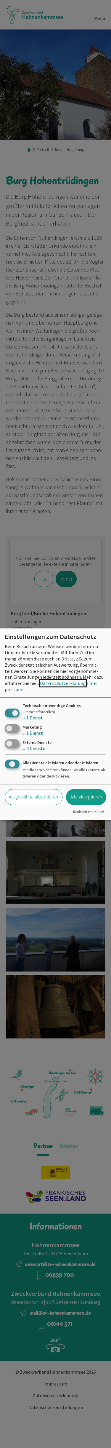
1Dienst (32, 718)
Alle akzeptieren (86, 797)
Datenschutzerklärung (63, 683)
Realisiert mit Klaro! (88, 811)
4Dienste (33, 748)
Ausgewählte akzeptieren (33, 797)
